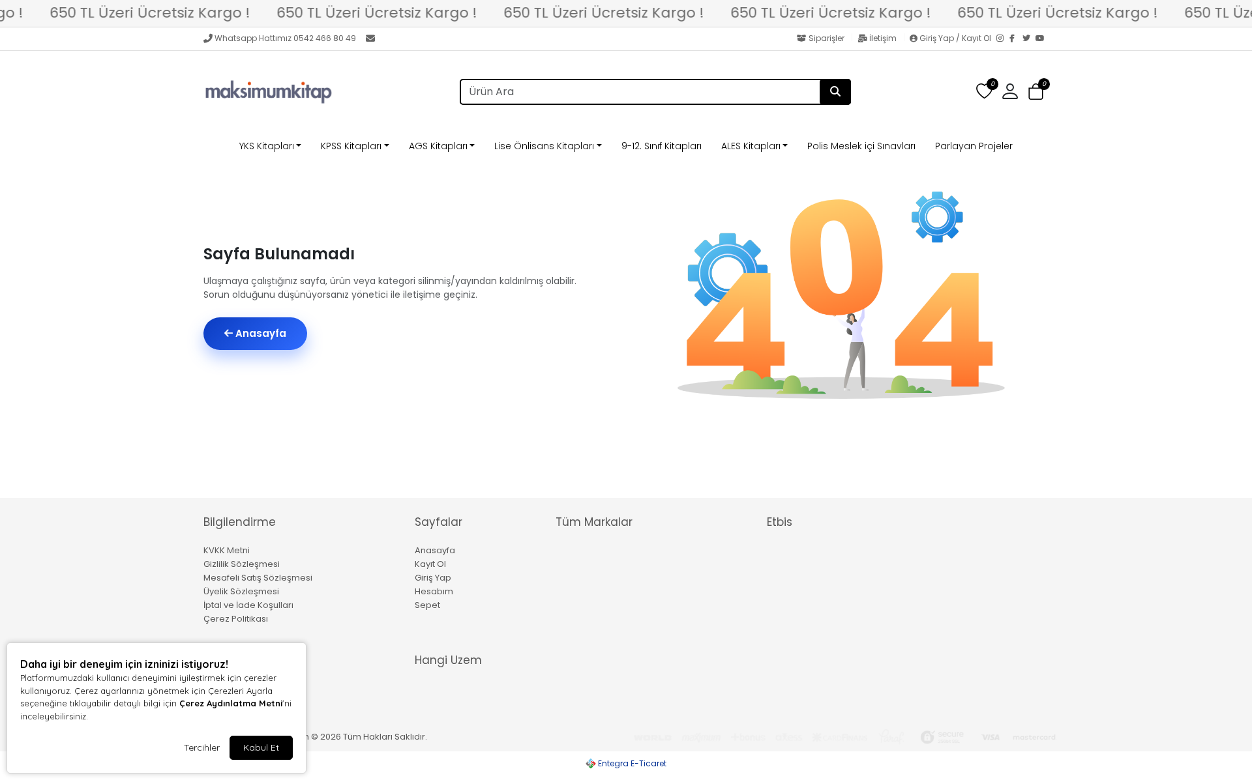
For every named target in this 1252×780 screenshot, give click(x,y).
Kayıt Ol (430, 564)
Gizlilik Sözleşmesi (241, 564)
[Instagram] (1002, 39)
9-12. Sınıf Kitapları (661, 145)
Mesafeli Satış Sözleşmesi (257, 577)
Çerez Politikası (235, 619)
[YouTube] (1042, 39)
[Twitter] (1029, 39)
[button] (1036, 92)
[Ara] (835, 92)
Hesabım (434, 591)
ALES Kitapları (751, 145)
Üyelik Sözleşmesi (241, 591)
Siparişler (826, 38)
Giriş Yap (433, 577)
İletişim (883, 38)
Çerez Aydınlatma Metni (230, 703)
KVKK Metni (226, 550)
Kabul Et (261, 747)
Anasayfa (259, 333)
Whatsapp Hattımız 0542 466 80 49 (285, 38)
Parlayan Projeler (974, 145)
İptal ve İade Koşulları (248, 605)
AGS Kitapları (438, 145)
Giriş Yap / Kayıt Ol (955, 38)
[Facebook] (1015, 39)
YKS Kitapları (266, 145)
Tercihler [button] (202, 747)
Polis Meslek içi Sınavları (861, 145)
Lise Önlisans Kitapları (544, 145)
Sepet (427, 605)
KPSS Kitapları (351, 145)
